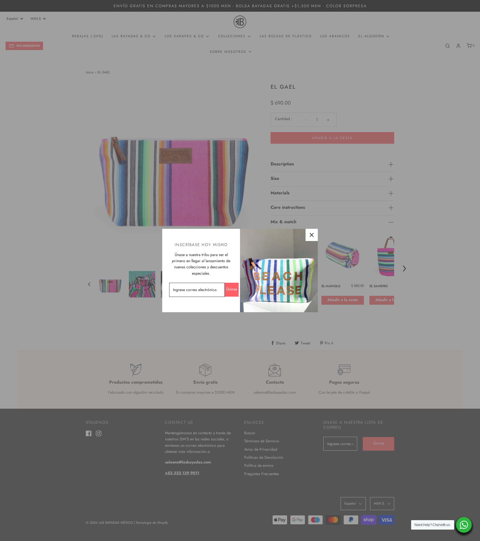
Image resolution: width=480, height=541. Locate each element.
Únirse (231, 289)
